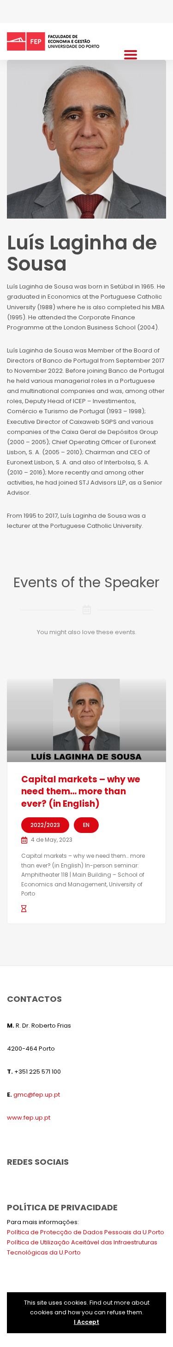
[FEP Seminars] (53, 41)
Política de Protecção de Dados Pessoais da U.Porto (85, 1232)
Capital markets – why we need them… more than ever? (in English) (80, 791)
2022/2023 (45, 825)
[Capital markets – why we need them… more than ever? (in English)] (86, 720)
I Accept (86, 1322)
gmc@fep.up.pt (36, 1094)
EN (86, 825)
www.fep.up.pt (28, 1117)
